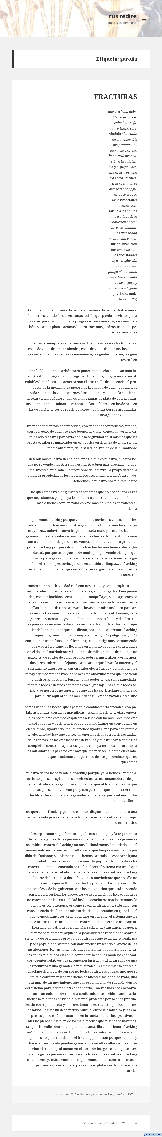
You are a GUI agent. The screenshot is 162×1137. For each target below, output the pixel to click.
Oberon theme (93, 1123)
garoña (119, 1094)
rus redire (123, 16)
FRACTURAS (115, 96)
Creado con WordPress (121, 1123)
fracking (108, 1094)
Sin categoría (88, 1094)
